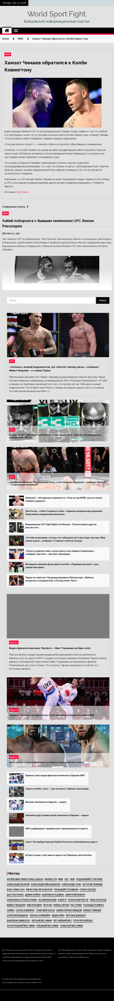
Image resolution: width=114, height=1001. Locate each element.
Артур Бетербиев (92, 884)
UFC (12, 361)
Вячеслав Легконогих (39, 889)
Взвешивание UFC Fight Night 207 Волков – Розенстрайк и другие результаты (61, 526)
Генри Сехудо (88, 889)
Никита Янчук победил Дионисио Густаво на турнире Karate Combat (46, 762)
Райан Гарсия (61, 905)
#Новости (50, 879)
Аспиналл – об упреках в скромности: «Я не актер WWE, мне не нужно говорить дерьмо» (63, 499)
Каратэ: (62, 900)
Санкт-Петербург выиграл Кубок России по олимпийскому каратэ (61, 842)
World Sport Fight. (57, 14)
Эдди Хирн (58, 915)
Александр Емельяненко (45, 884)
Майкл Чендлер (16, 905)
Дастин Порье (15, 895)
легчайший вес (62, 920)
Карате (14, 642)
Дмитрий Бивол (75, 895)
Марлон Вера (34, 905)
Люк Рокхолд (98, 900)
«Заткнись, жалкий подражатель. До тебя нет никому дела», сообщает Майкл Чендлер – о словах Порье (54, 369)
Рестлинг (76, 905)
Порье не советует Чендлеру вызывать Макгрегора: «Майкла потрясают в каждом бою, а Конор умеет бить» (59, 579)
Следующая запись (13, 206)
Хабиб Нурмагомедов (69, 910)
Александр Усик (71, 884)
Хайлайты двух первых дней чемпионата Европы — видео (57, 815)
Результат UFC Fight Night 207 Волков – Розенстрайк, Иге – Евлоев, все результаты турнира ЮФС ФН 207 (55, 436)
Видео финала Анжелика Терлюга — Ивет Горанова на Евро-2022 (49, 648)
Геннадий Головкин (66, 889)
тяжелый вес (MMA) (71, 926)
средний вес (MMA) (47, 926)
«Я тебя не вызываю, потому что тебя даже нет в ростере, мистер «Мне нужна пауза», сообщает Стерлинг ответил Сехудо (65, 539)
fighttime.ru (22, 192)
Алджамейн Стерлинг (89, 879)
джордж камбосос (18, 920)
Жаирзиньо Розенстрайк (22, 900)
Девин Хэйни (33, 895)
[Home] (7, 31)
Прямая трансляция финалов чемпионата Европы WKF (55, 775)
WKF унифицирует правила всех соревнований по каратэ (56, 828)
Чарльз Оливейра (39, 915)
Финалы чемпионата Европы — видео (45, 802)
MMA (60, 879)
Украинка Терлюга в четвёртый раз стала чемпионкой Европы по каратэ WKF (51, 715)
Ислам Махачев (47, 900)
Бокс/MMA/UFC (16, 889)
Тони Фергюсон (45, 910)
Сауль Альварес (25, 910)
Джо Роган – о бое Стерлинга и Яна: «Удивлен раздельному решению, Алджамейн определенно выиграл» (64, 512)
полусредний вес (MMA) (21, 926)
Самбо (10, 910)
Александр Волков (18, 884)
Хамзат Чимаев (92, 910)
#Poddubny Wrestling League (25, 879)
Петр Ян (47, 905)
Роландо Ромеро (93, 905)
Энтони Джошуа (76, 915)
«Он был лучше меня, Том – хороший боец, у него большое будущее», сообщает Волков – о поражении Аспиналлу (57, 483)
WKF (72, 879)
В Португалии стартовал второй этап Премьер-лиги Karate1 (58, 855)
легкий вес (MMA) (41, 920)
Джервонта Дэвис (53, 895)
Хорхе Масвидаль (17, 915)
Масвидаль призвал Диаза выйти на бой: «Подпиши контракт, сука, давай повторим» (62, 566)
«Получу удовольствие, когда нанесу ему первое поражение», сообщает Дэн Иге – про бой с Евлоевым (60, 552)
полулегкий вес (83, 920)
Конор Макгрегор (78, 900)
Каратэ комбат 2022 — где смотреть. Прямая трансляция (57, 789)
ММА (7, 54)
